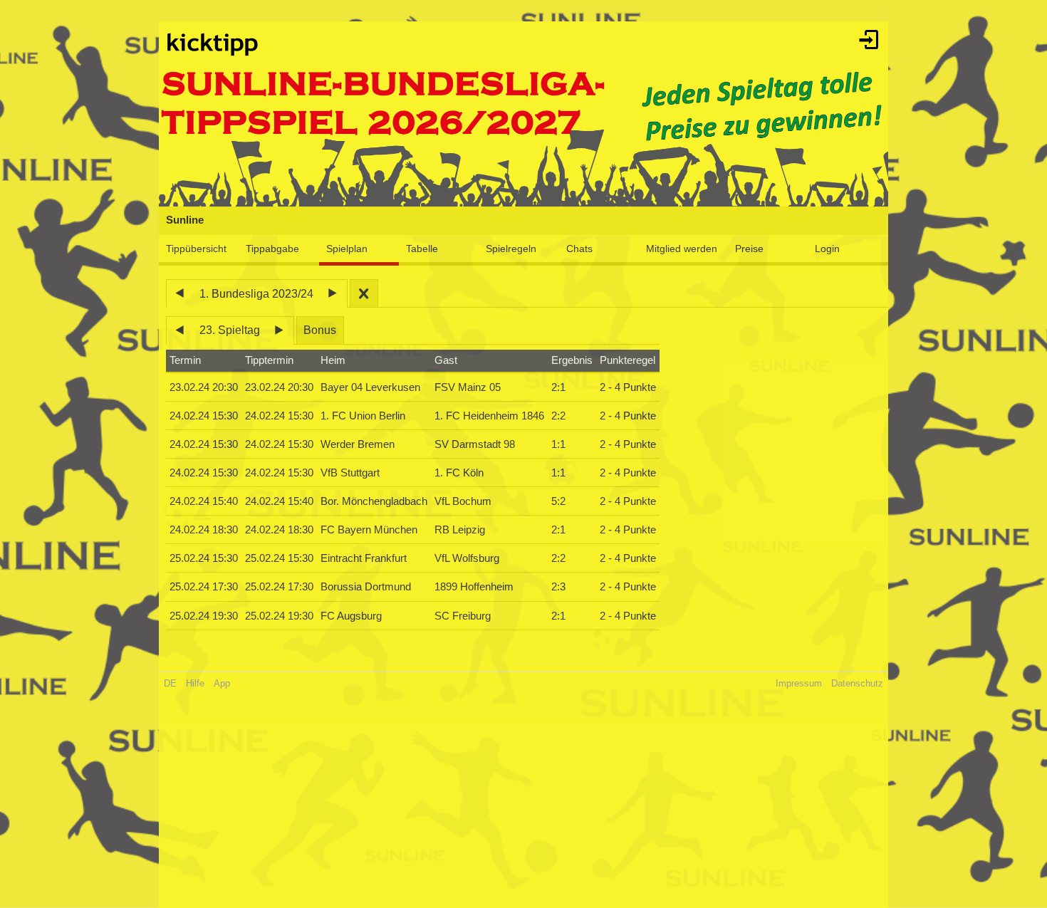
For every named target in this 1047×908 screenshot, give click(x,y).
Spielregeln (511, 248)
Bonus (319, 330)
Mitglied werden (681, 248)
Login (827, 248)
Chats (579, 248)
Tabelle (422, 248)
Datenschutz (857, 683)
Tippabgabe (272, 248)
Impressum (799, 683)
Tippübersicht (196, 248)
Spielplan (347, 248)
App (222, 683)
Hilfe (195, 683)
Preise (749, 248)
